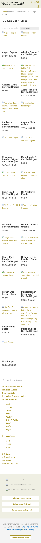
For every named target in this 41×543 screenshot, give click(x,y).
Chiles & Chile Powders (13, 386)
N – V (8, 447)
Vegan (8, 429)
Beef (8, 404)
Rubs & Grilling (13, 420)
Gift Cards (6, 454)
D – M (8, 444)
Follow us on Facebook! (21, 498)
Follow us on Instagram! (22, 510)
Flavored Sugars (9, 389)
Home (4, 12)
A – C (8, 441)
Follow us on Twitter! (22, 504)
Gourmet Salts (9, 393)
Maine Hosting (29, 529)
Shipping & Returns (30, 527)
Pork (8, 413)
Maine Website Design (14, 529)
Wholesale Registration (20, 537)
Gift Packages (8, 457)
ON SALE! (6, 460)
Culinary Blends (9, 399)
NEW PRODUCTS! (10, 463)
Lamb (8, 410)
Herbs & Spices (9, 436)
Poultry (9, 417)
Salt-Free (10, 423)
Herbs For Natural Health (14, 396)
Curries (9, 407)
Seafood (9, 426)
